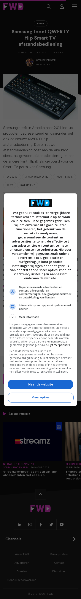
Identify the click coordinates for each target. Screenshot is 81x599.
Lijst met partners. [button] (59, 345)
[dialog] (40, 299)
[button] (41, 317)
